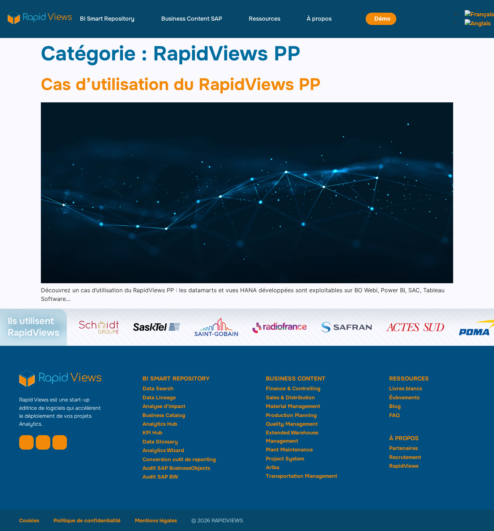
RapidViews (403, 466)
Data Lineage (159, 397)
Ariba (272, 467)
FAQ (394, 415)
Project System (285, 458)
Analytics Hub (159, 424)
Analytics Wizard (163, 450)
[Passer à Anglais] (476, 23)
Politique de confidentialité (87, 520)
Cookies (29, 520)
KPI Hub (152, 432)
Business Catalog (163, 415)
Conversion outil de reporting (179, 459)
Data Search (158, 388)
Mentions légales (156, 520)
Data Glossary (160, 441)
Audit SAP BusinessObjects (176, 468)
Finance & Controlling (293, 388)
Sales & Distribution (290, 397)
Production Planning (291, 415)
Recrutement (405, 457)
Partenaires (403, 448)
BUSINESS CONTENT (295, 378)
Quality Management (292, 424)
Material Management (293, 406)
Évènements (404, 397)
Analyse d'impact (163, 406)
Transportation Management (301, 476)
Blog (395, 406)
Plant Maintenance (289, 449)
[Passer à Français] (477, 14)
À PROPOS (404, 438)
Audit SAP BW (160, 476)
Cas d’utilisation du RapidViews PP (180, 84)
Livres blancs (405, 388)
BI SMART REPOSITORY (176, 378)
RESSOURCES (409, 378)
